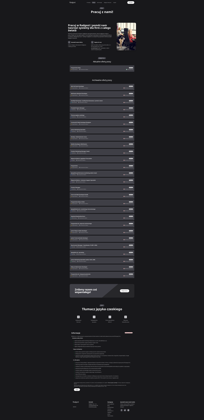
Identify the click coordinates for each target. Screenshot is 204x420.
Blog (108, 405)
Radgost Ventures (107, 2)
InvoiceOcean (110, 407)
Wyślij (77, 389)
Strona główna (110, 404)
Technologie (99, 2)
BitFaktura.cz (110, 410)
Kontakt (131, 2)
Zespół (114, 2)
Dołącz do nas (125, 290)
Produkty (88, 2)
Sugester (109, 412)
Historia (109, 409)
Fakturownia (110, 415)
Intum (108, 414)
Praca (94, 2)
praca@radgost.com (95, 48)
